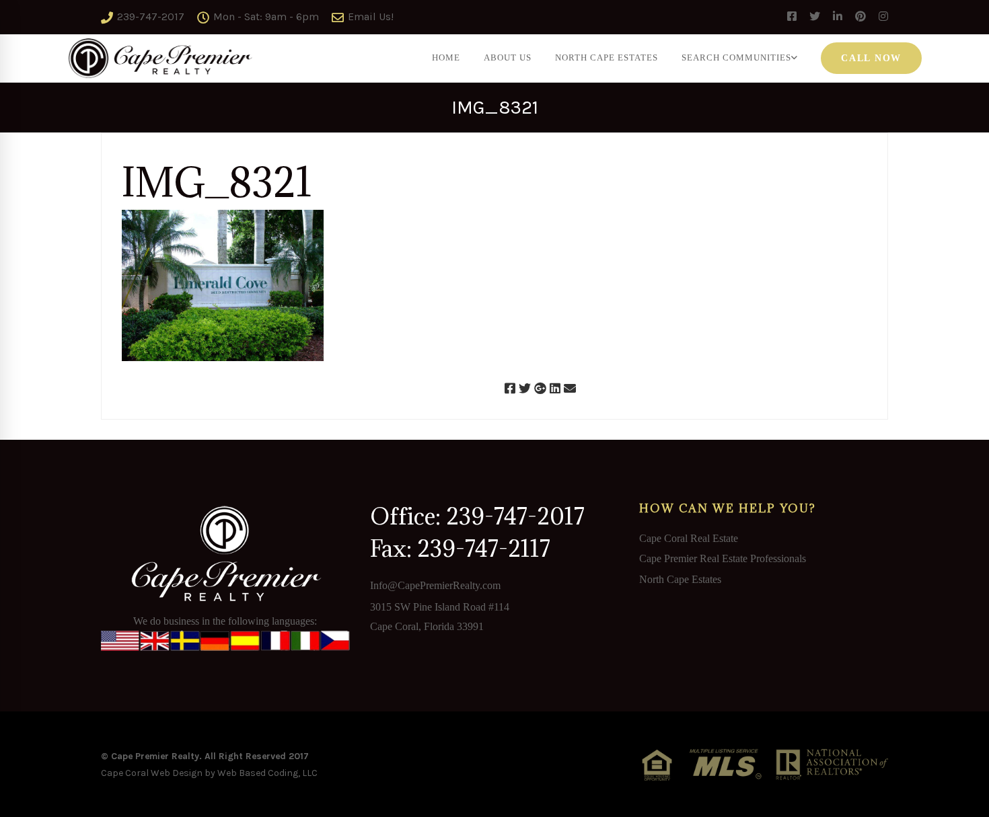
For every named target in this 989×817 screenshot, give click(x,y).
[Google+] (540, 389)
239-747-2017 (149, 16)
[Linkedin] (555, 389)
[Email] (570, 389)
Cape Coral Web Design (152, 773)
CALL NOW (871, 58)
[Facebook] (510, 389)
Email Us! (369, 16)
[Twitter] (525, 389)
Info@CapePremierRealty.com (435, 585)
